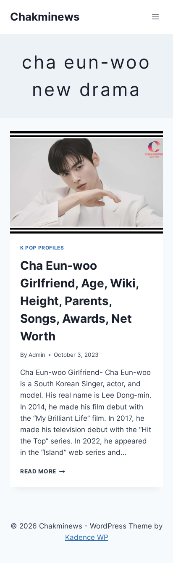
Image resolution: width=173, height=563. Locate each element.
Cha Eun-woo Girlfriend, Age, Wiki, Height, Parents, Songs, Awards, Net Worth (79, 300)
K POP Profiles (42, 247)
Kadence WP (86, 537)
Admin (37, 354)
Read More (42, 471)
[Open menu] (155, 16)
